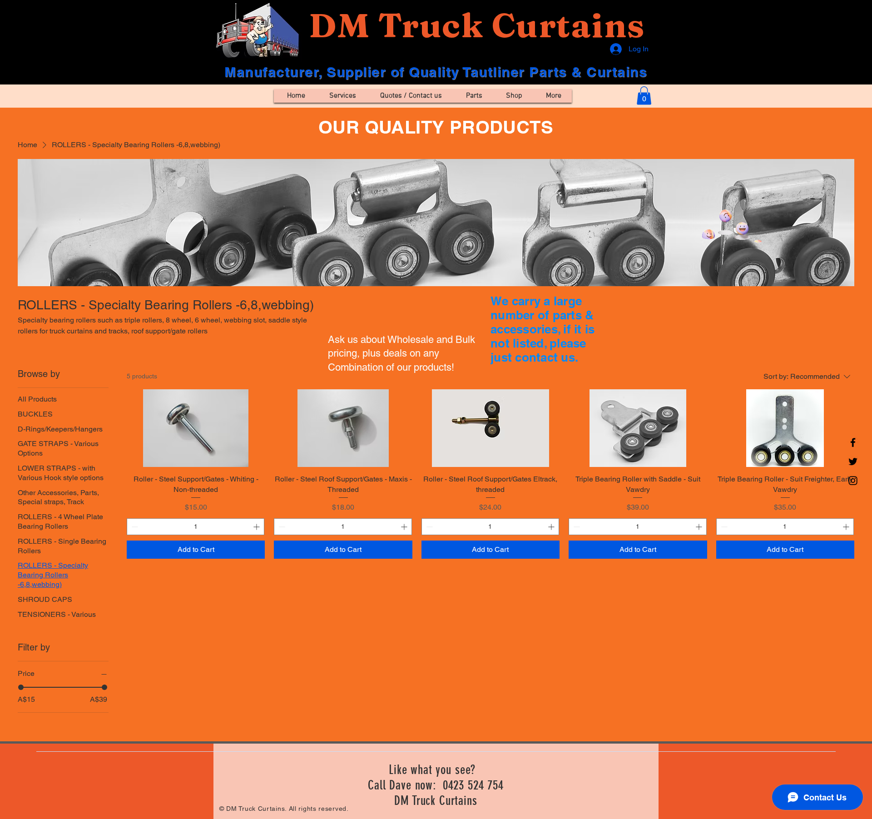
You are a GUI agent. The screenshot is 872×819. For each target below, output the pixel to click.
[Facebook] (853, 442)
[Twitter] (853, 461)
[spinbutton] (195, 527)
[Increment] (257, 527)
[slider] (20, 687)
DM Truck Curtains (476, 25)
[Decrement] (133, 527)
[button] (644, 95)
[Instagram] (853, 480)
